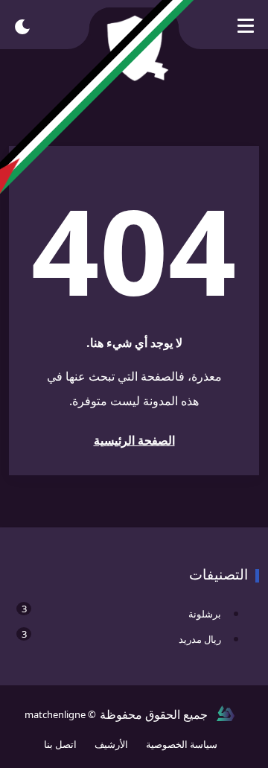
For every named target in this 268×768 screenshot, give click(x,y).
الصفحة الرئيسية (134, 440)
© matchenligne (60, 714)
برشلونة (121, 611)
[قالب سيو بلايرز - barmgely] (225, 714)
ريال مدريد (121, 636)
